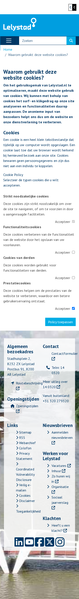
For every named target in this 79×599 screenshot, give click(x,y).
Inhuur (56, 471)
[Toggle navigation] (9, 40)
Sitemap (24, 432)
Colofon (24, 448)
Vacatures (59, 465)
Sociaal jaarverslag (60, 500)
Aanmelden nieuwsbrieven (62, 435)
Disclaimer (26, 501)
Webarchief (27, 443)
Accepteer (62, 221)
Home (8, 49)
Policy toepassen (60, 322)
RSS (21, 437)
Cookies (24, 495)
